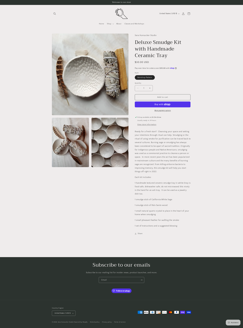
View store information (146, 125)
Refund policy (94, 322)
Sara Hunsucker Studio (65, 322)
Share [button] (140, 234)
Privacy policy (107, 322)
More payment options (163, 110)
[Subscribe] (141, 280)
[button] (54, 13)
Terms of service (120, 322)
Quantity (138, 83)
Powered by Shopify (81, 322)
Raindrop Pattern (144, 77)
